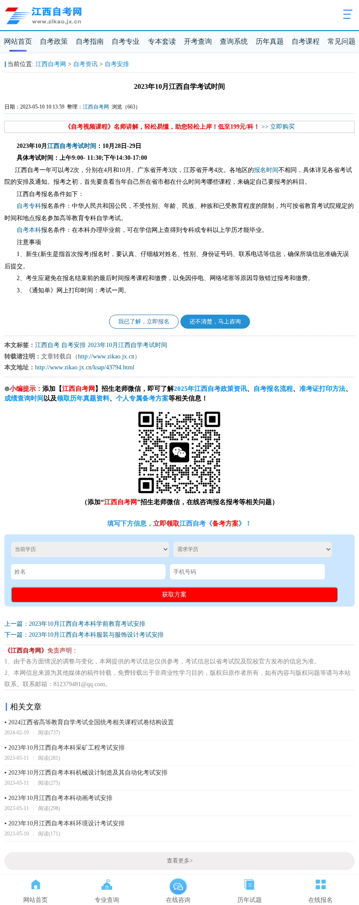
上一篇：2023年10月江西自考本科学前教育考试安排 (74, 624)
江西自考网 (50, 64)
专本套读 (162, 41)
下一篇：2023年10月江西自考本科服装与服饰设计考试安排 (84, 634)
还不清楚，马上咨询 (215, 322)
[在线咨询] (178, 883)
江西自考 (59, 146)
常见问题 (341, 41)
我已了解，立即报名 (143, 322)
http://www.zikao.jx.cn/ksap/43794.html (84, 367)
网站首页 (18, 41)
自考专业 (126, 41)
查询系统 (234, 41)
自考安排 (117, 64)
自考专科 (29, 206)
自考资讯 (85, 64)
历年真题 (270, 41)
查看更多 (180, 861)
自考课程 (306, 41)
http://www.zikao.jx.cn (106, 356)
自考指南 (90, 41)
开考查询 (198, 41)
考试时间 (84, 146)
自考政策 (54, 41)
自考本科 (29, 230)
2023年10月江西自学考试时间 (127, 345)
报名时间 (266, 170)
